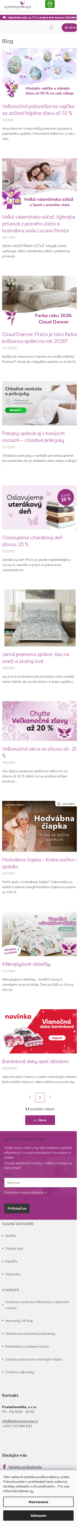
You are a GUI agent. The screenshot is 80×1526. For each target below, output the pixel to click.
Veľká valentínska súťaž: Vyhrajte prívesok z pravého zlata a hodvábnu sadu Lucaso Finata (38, 223)
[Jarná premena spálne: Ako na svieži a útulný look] (40, 617)
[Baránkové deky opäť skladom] (40, 1031)
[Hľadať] (51, 27)
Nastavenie (38, 1502)
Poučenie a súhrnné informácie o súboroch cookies (37, 1305)
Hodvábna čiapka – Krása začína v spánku (40, 863)
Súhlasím (38, 1515)
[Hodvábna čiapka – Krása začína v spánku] (40, 826)
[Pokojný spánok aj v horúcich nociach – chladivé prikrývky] (40, 403)
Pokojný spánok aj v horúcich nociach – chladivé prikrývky (33, 436)
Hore (42, 1120)
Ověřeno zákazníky (19, 1372)
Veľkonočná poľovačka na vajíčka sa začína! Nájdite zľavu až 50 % (38, 109)
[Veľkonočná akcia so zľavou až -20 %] (40, 721)
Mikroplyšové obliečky (26, 964)
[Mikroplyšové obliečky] (40, 933)
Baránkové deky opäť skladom (35, 1061)
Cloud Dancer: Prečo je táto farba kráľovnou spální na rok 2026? (39, 337)
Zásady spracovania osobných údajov (34, 1359)
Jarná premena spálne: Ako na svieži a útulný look (35, 657)
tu (31, 1491)
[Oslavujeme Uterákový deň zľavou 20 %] (40, 507)
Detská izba (14, 1248)
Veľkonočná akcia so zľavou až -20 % (39, 752)
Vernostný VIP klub (19, 1321)
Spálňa (10, 1235)
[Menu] (70, 27)
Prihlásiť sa (17, 1208)
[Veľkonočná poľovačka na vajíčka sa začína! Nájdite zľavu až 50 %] (40, 73)
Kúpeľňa (11, 1261)
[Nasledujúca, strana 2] (40, 1097)
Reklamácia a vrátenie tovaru (27, 1346)
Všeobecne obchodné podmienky (30, 1333)
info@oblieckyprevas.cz (20, 1421)
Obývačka (12, 1274)
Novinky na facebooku (25, 1467)
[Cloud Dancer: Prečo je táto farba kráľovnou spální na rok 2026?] (40, 300)
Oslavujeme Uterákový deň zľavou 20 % (32, 540)
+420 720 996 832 (17, 1426)
